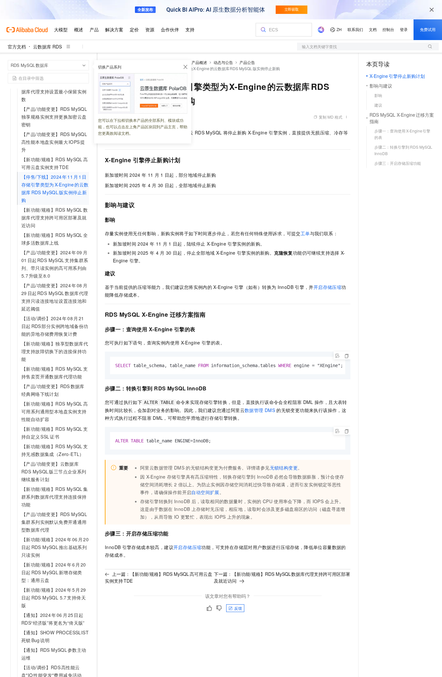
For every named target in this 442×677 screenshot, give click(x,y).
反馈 (238, 608)
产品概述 (199, 62)
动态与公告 (223, 62)
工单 (305, 233)
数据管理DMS (260, 410)
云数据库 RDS (47, 46)
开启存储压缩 (327, 287)
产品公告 (247, 62)
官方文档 (17, 46)
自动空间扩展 (205, 492)
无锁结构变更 (284, 467)
